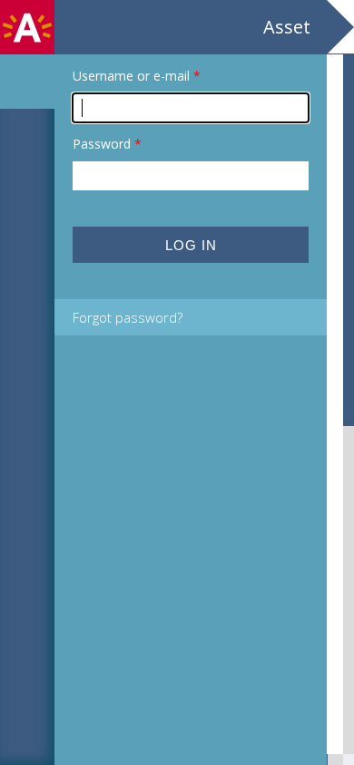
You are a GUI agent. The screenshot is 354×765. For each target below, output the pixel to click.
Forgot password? (127, 317)
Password (107, 143)
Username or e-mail (137, 75)
